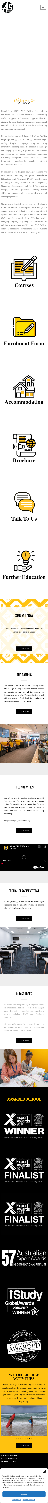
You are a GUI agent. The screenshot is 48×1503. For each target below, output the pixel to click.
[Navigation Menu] (43, 7)
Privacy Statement (29, 1500)
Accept (24, 1494)
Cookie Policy (16, 1500)
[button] (44, 1471)
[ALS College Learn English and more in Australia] (7, 7)
